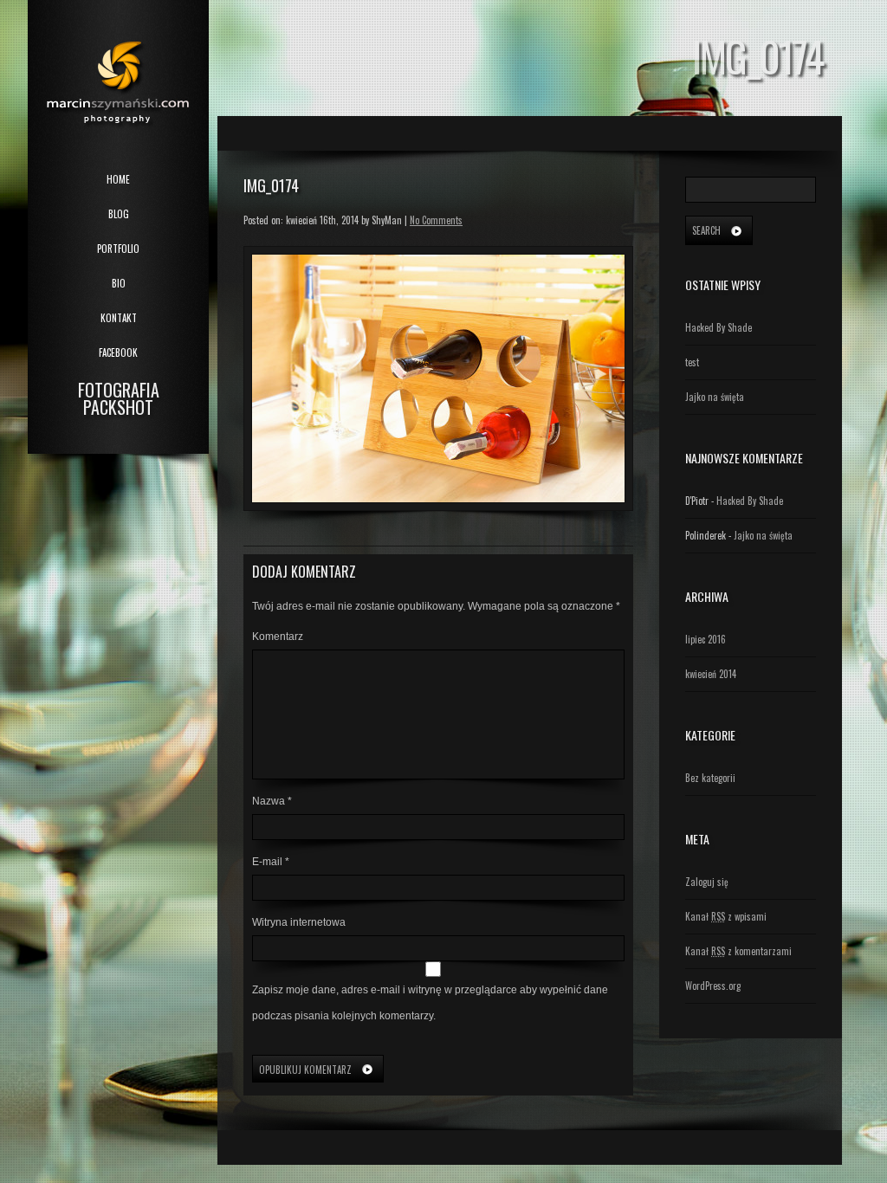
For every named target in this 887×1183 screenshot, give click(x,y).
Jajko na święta (714, 397)
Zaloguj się (706, 882)
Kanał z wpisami (726, 916)
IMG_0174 (271, 185)
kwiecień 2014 (710, 674)
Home (118, 179)
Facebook (118, 352)
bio (119, 283)
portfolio (118, 248)
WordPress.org (713, 985)
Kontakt (118, 318)
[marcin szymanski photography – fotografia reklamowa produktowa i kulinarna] (118, 71)
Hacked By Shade (718, 327)
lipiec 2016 (705, 639)
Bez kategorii (710, 778)
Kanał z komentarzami (738, 951)
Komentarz (277, 636)
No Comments (436, 220)
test (692, 362)
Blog (118, 214)
